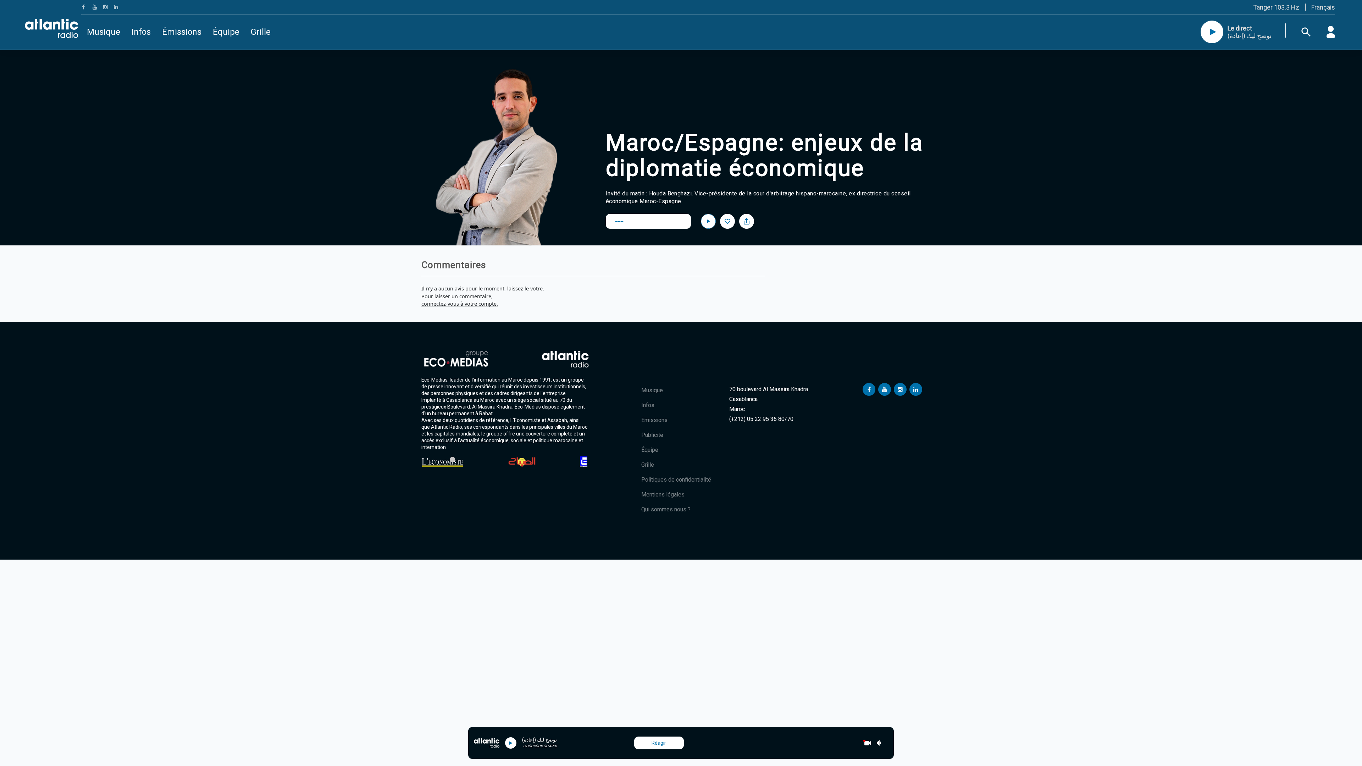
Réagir (659, 743)
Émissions (181, 32)
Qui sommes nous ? (666, 509)
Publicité (652, 435)
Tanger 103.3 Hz (1276, 7)
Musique (103, 32)
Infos (141, 32)
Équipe (226, 32)
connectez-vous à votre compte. (459, 303)
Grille (261, 32)
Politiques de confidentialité (676, 479)
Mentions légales (663, 494)
